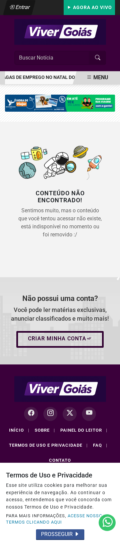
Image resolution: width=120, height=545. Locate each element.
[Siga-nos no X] (70, 414)
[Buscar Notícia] (97, 58)
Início (19, 430)
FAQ (100, 445)
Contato (60, 460)
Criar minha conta (57, 338)
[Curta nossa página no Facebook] (31, 414)
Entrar (22, 7)
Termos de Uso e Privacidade (48, 445)
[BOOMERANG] (60, 103)
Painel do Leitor (83, 430)
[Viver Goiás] (60, 31)
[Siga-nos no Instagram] (50, 414)
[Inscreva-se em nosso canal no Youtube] (89, 414)
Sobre (45, 430)
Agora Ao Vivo (92, 7)
